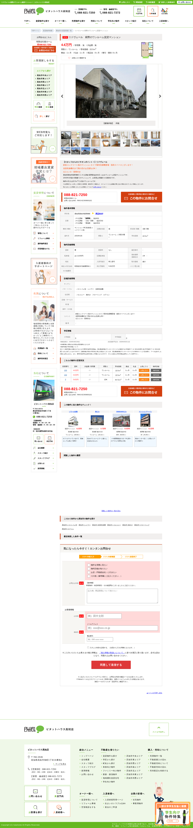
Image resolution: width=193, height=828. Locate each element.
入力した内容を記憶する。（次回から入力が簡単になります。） (112, 648)
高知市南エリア (43, 85)
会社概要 (41, 448)
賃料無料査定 (43, 244)
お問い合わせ (97, 187)
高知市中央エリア (44, 75)
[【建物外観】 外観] (111, 117)
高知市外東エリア (44, 92)
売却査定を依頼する (159, 771)
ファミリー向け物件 (112, 771)
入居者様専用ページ (114, 800)
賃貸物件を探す (42, 21)
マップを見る (60, 764)
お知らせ (41, 463)
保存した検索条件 (168, 2)
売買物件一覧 (43, 348)
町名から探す (109, 763)
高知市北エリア (43, 88)
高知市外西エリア (44, 95)
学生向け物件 (113, 21)
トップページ (87, 756)
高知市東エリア (43, 79)
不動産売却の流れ (158, 767)
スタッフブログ (44, 458)
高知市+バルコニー (114, 525)
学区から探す (109, 760)
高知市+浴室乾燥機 (99, 525)
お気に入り (144, 370)
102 (65, 375)
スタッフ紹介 (131, 21)
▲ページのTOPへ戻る (154, 693)
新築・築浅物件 (110, 774)
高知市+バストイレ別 (69, 525)
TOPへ (27, 21)
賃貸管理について (89, 800)
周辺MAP (99, 214)
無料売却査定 (43, 358)
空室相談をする (44, 249)
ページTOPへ (159, 732)
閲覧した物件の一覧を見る (111, 511)
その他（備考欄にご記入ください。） (106, 576)
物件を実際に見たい (99, 565)
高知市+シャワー (85, 525)
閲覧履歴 (139, 2)
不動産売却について (159, 763)
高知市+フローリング (141, 525)
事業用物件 (138, 803)
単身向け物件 (109, 767)
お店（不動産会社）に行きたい (103, 572)
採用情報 (41, 468)
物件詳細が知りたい (99, 569)
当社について (148, 21)
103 (65, 370)
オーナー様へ (60, 21)
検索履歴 (151, 2)
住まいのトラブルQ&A (115, 803)
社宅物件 (137, 800)
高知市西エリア (43, 82)
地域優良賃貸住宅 (111, 778)
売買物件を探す (78, 21)
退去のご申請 (111, 807)
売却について (96, 21)
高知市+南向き (127, 525)
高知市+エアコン (68, 529)
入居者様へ (164, 21)
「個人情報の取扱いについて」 (112, 653)
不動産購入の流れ (158, 760)
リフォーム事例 (44, 238)
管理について (43, 233)
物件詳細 (156, 370)
